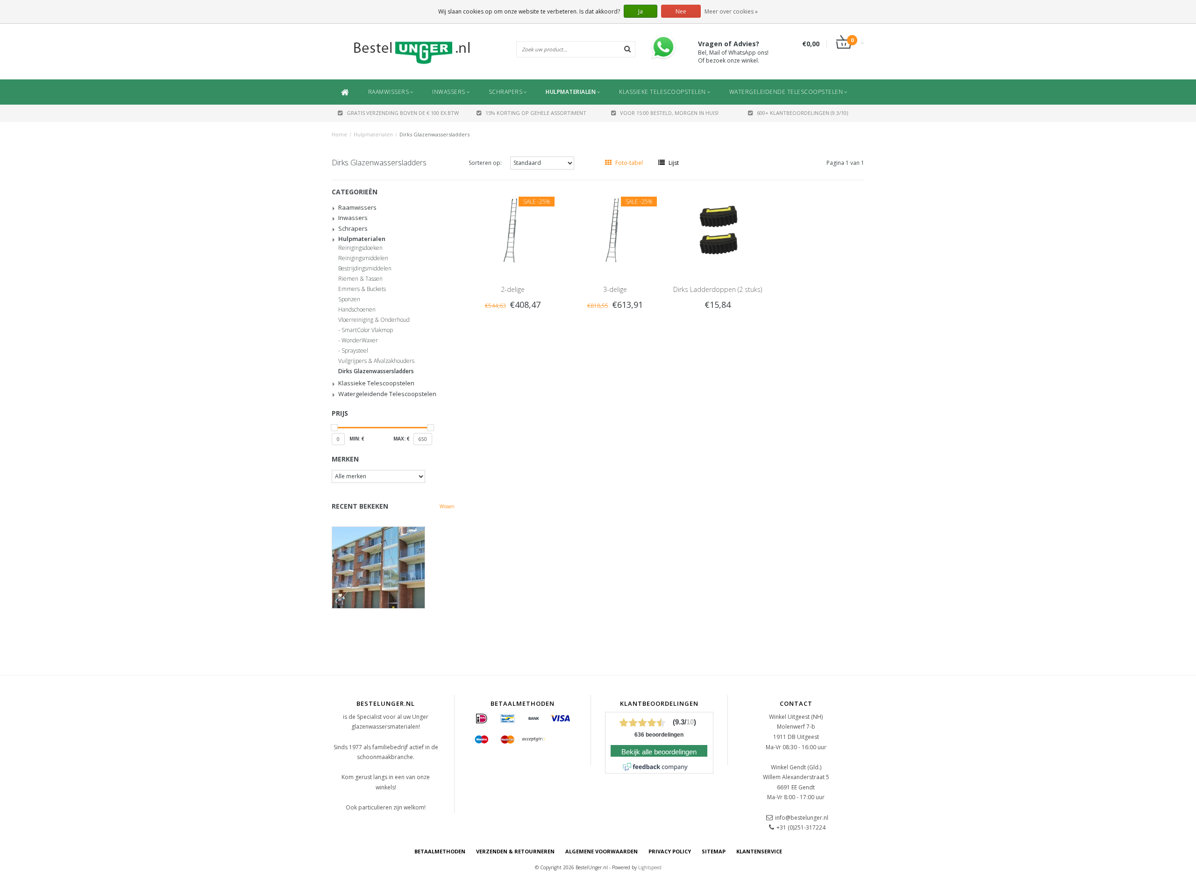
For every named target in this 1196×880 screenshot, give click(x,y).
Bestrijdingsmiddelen (365, 268)
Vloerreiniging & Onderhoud (374, 320)
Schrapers (506, 92)
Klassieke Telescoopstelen (662, 92)
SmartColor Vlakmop (367, 330)
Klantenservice (759, 851)
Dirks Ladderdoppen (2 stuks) (717, 289)
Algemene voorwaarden (601, 851)
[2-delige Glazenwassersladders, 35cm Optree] (512, 230)
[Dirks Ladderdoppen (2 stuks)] (717, 230)
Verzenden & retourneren (515, 851)
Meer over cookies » (731, 11)
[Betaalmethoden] (481, 719)
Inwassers (448, 92)
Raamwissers (388, 92)
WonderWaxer (360, 340)
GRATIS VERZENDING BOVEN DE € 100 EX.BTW (403, 112)
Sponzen (349, 299)
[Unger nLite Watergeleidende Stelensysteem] (393, 567)
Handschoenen (357, 309)
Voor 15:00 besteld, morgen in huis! (669, 112)
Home (339, 134)
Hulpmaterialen (571, 92)
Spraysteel (355, 351)
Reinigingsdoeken (360, 248)
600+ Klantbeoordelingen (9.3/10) (802, 112)
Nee (681, 11)
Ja (640, 11)
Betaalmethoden (439, 851)
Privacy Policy (669, 851)
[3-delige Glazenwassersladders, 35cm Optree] (615, 230)
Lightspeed (650, 867)
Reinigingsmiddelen (363, 258)
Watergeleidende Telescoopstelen (786, 92)
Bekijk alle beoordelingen (659, 752)
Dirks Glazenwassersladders (434, 134)
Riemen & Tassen (360, 279)
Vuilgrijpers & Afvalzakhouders (376, 361)
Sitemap (714, 851)
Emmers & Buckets (362, 289)
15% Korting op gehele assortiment (535, 112)
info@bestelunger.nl (801, 818)
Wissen (447, 506)
